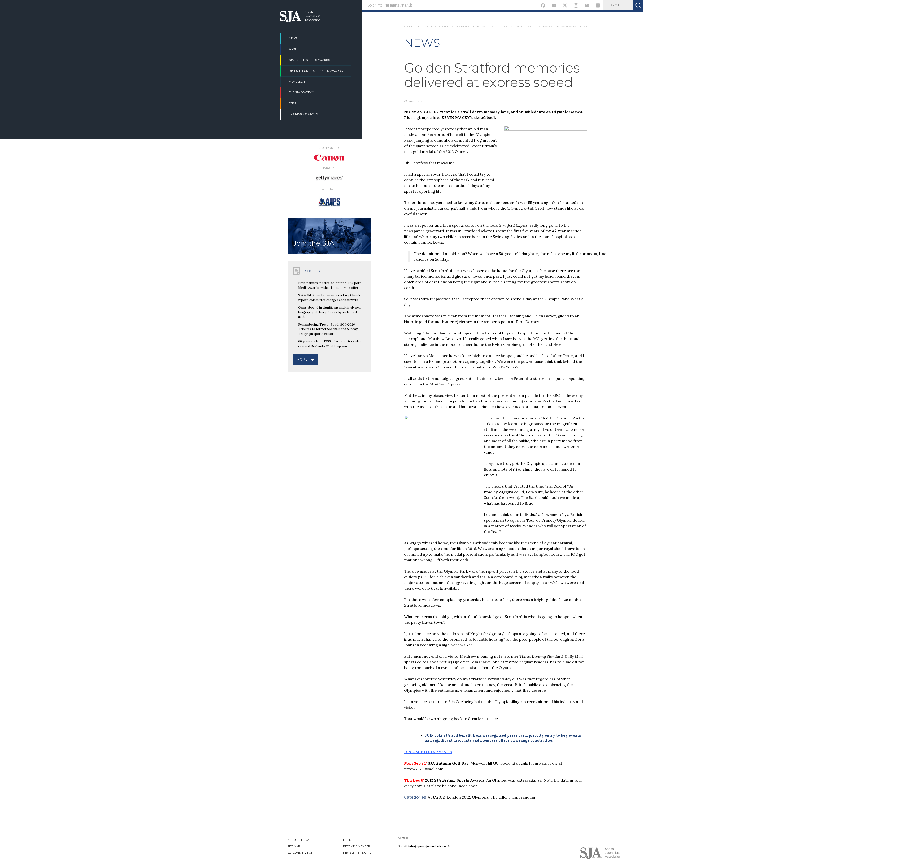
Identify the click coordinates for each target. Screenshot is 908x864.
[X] (565, 6)
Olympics (480, 797)
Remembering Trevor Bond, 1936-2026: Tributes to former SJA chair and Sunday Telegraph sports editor (328, 329)
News (293, 38)
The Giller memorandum (513, 797)
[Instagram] (575, 6)
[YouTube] (553, 6)
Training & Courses (303, 114)
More (302, 359)
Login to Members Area (388, 5)
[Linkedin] (598, 6)
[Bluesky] (587, 6)
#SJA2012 (436, 797)
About (294, 49)
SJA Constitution (300, 852)
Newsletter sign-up (358, 852)
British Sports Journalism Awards (316, 71)
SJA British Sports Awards (309, 60)
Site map (294, 846)
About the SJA (298, 840)
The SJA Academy (301, 92)
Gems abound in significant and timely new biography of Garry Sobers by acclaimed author (329, 312)
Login (347, 840)
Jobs (292, 103)
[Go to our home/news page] (300, 20)
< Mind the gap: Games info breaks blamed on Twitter (448, 26)
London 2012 (458, 797)
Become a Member (356, 846)
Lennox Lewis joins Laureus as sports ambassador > (543, 26)
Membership (298, 81)
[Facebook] (543, 6)
